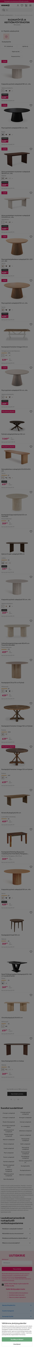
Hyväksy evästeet (17, 1339)
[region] (17, 1334)
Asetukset (16, 1344)
